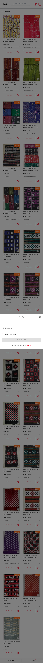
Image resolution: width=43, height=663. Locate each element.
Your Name (6, 320)
